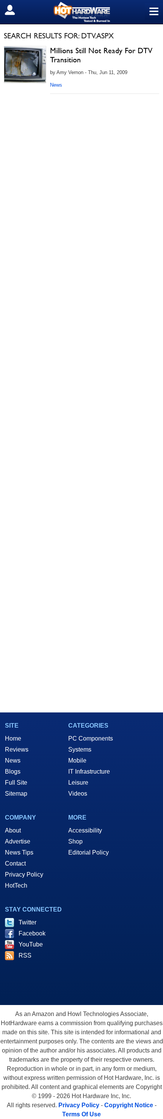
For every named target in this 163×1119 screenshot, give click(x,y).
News (56, 85)
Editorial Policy (88, 852)
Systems (79, 749)
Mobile (77, 760)
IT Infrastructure (89, 771)
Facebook (32, 933)
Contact (15, 863)
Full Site (16, 782)
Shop (75, 841)
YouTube (31, 944)
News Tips (19, 852)
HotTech (16, 885)
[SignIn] (14, 10)
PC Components (90, 738)
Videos (77, 793)
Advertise (17, 841)
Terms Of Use (81, 1114)
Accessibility (85, 830)
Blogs (12, 771)
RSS (25, 955)
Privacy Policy (24, 874)
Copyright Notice (128, 1105)
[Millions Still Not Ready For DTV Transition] (25, 64)
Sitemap (16, 793)
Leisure (78, 782)
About (13, 830)
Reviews (16, 749)
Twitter (27, 922)
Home (13, 738)
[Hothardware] (81, 12)
